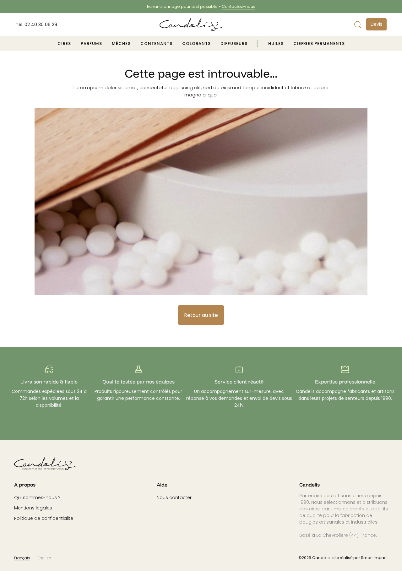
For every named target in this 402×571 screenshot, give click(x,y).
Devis (376, 24)
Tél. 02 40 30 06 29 (36, 24)
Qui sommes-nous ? (37, 497)
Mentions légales (33, 508)
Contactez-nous (238, 6)
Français (22, 558)
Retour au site (201, 315)
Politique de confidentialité (43, 518)
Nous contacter (174, 497)
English (44, 558)
